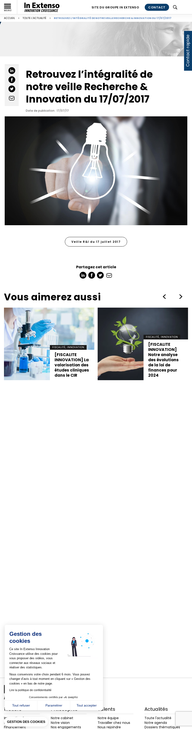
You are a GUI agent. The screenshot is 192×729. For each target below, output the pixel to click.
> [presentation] (164, 296)
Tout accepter (87, 705)
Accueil (9, 18)
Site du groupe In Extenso (115, 7)
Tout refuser (21, 705)
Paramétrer (53, 705)
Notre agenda (155, 722)
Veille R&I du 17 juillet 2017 (96, 242)
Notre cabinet (62, 718)
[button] (26, 722)
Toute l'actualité (34, 18)
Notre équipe (108, 718)
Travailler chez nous (114, 722)
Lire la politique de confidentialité (30, 690)
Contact (157, 7)
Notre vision (60, 722)
